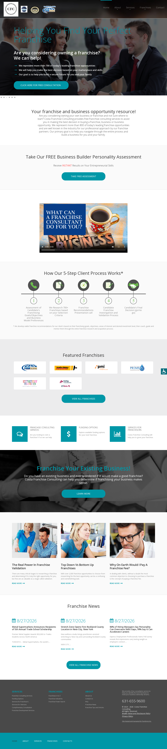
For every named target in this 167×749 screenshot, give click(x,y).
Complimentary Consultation (22, 707)
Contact (160, 7)
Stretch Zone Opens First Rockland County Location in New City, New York (82, 628)
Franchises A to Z (55, 696)
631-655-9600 (133, 701)
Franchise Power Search (57, 702)
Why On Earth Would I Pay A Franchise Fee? (128, 566)
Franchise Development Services (23, 710)
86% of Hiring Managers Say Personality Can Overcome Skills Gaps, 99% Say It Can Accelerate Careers (131, 629)
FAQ (86, 702)
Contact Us (89, 699)
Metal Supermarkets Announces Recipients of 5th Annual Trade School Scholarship (34, 628)
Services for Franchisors (135, 428)
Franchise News (90, 705)
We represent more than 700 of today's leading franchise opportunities (57, 65)
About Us (88, 696)
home (14, 741)
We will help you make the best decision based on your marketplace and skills (60, 70)
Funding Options (88, 427)
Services (130, 7)
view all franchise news (83, 664)
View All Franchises (83, 398)
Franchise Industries (55, 699)
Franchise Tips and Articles (94, 707)
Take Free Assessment (83, 176)
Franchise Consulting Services (42, 428)
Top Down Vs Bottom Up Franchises (77, 566)
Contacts (67, 741)
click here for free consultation (41, 85)
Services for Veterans (19, 705)
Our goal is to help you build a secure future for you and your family (55, 74)
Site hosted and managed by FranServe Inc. (136, 721)
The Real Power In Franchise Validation (31, 566)
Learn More (83, 493)
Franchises (145, 7)
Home (106, 7)
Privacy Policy (127, 716)
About (117, 7)
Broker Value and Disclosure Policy (136, 713)
